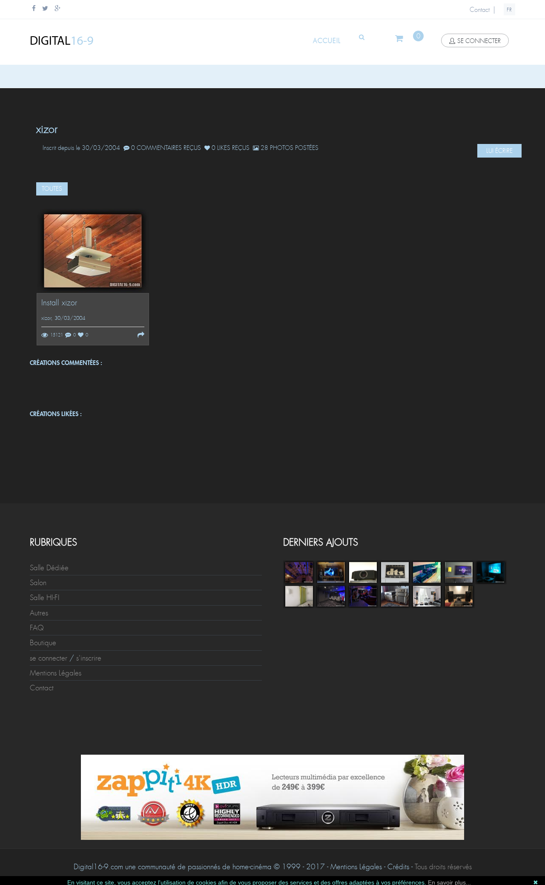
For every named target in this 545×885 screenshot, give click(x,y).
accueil (327, 41)
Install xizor (59, 303)
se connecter (479, 41)
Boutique (43, 642)
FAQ (37, 627)
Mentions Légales (55, 673)
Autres (39, 613)
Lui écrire (499, 151)
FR (509, 9)
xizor (46, 318)
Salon (38, 582)
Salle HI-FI (45, 597)
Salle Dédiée (49, 567)
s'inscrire (88, 658)
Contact (480, 10)
